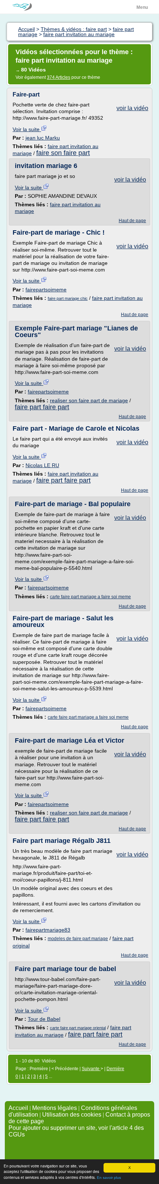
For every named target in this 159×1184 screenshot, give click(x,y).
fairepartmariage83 (48, 930)
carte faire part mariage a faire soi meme (90, 596)
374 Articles (58, 77)
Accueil (18, 1108)
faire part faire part (42, 407)
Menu (142, 7)
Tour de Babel (44, 1019)
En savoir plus (109, 1178)
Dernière (115, 1068)
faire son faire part (63, 153)
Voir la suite (27, 129)
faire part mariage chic (68, 298)
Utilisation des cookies (71, 1114)
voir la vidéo (132, 108)
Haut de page (132, 220)
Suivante (91, 1068)
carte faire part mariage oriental (78, 1028)
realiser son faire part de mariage (89, 400)
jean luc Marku (43, 138)
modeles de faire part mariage (78, 938)
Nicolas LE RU (42, 465)
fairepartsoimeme (46, 290)
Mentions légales (54, 1108)
